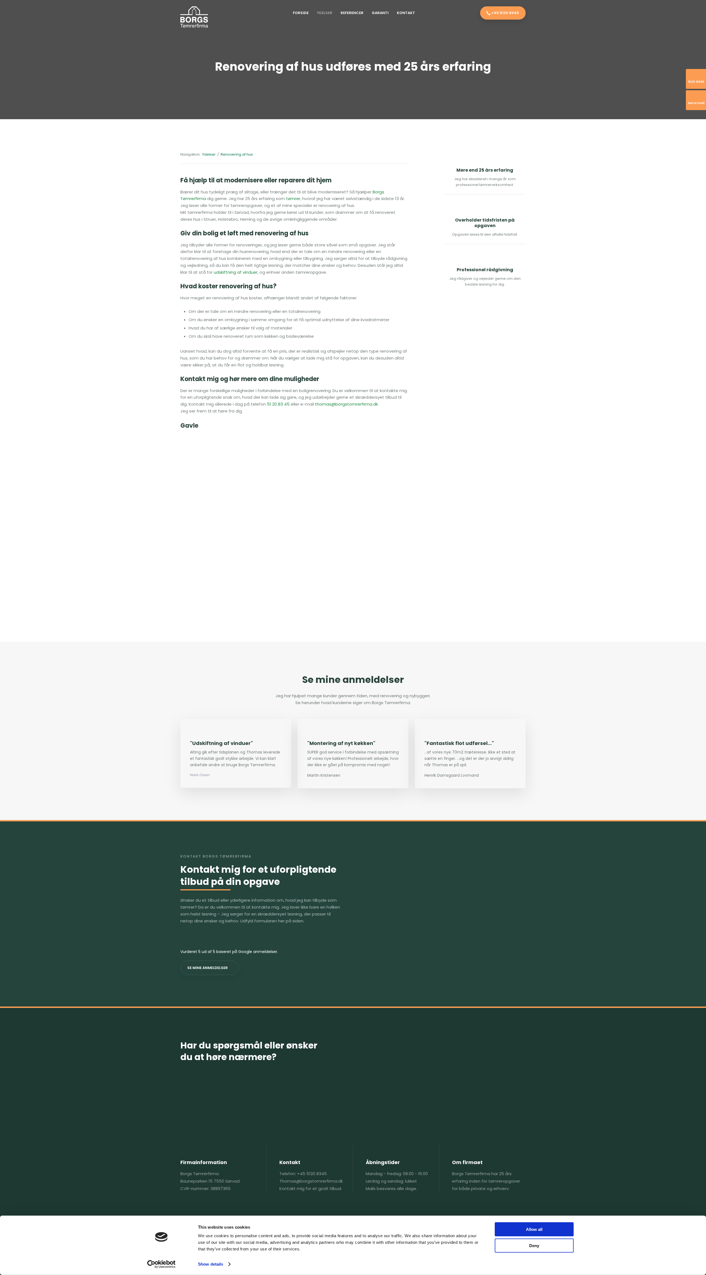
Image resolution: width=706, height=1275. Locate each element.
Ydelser (324, 12)
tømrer (293, 198)
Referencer (352, 12)
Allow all (534, 1229)
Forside (301, 12)
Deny (534, 1245)
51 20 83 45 (278, 404)
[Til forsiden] (194, 17)
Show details (210, 1264)
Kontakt (406, 12)
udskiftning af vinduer (236, 272)
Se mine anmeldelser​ (207, 967)
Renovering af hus (237, 154)
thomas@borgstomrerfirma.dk (346, 404)
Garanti (380, 12)
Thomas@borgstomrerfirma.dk (311, 1181)
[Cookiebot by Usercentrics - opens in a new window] (161, 1264)
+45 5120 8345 (312, 1173)
